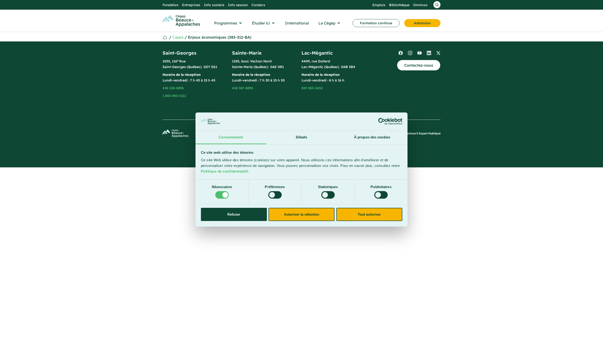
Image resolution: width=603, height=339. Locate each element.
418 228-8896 (173, 88)
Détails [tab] (301, 137)
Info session (238, 5)
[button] (228, 23)
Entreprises (191, 5)
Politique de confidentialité (224, 171)
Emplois (378, 5)
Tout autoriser (369, 214)
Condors (258, 5)
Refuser (233, 214)
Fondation (170, 5)
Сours (177, 37)
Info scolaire (214, 5)
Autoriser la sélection (301, 214)
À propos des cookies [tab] (372, 137)
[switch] (275, 195)
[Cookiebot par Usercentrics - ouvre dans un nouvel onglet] (381, 121)
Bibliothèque (399, 5)
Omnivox (420, 5)
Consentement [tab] (231, 137)
